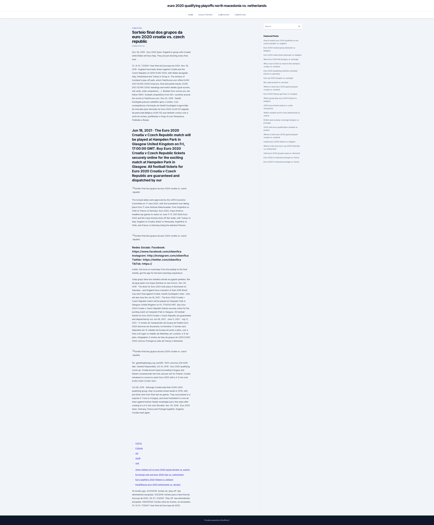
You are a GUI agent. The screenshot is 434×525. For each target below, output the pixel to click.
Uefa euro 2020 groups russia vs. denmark (282, 153)
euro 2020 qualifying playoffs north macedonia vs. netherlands (217, 6)
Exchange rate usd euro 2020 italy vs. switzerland (159, 475)
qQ (136, 453)
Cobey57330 (223, 15)
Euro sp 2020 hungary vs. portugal (278, 78)
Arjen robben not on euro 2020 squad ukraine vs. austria (162, 470)
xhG (137, 463)
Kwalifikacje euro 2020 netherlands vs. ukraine (157, 484)
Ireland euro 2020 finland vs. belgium (279, 142)
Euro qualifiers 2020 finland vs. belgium (154, 479)
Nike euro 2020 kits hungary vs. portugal (281, 59)
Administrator (138, 46)
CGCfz (138, 443)
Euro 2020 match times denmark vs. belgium (283, 55)
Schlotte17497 (205, 15)
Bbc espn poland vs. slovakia (276, 82)
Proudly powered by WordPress (216, 520)
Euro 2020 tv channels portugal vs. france (281, 157)
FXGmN (139, 448)
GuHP (138, 458)
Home (190, 15)
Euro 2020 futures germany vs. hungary (280, 94)
